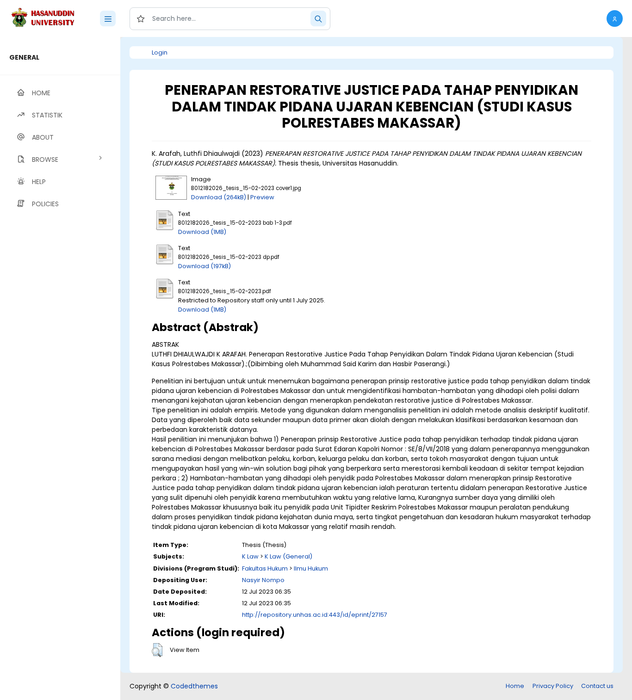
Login (159, 52)
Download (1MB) (202, 232)
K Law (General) (288, 556)
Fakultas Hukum (265, 568)
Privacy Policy (553, 686)
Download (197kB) (204, 266)
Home (515, 686)
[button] (615, 18)
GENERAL (24, 57)
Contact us (597, 686)
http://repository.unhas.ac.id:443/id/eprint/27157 (314, 615)
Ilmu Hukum (311, 568)
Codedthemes (194, 686)
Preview (262, 197)
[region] (60, 368)
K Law (250, 556)
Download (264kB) (218, 197)
